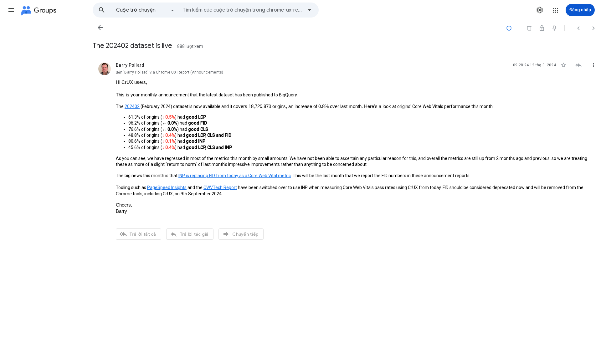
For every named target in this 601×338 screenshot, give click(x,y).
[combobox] (242, 10)
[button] (11, 10)
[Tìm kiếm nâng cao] (309, 10)
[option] (145, 10)
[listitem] (347, 150)
